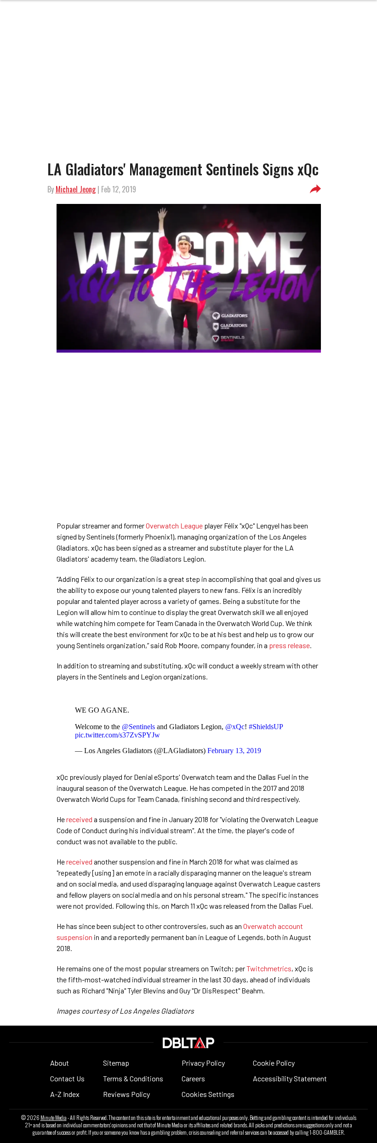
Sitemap (116, 1062)
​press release (289, 645)
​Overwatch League (174, 525)
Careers (193, 1078)
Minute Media (53, 1117)
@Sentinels (138, 727)
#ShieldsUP (266, 727)
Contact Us (67, 1078)
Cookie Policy (274, 1062)
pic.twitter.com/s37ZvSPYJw (117, 735)
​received (79, 819)
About (59, 1062)
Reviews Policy (126, 1094)
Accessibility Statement (290, 1078)
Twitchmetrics (268, 968)
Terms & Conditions (133, 1078)
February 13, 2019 (234, 750)
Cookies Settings (208, 1094)
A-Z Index (65, 1094)
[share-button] (315, 189)
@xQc (235, 727)
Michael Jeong (76, 189)
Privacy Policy (203, 1062)
